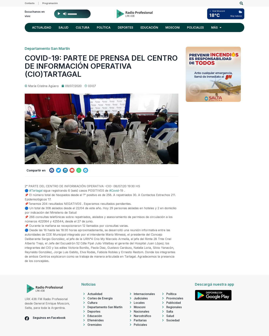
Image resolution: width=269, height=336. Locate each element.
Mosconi (172, 27)
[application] (72, 14)
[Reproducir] (59, 14)
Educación (149, 27)
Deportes (125, 27)
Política (104, 27)
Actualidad (41, 27)
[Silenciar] (65, 14)
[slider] (73, 13)
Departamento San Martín (47, 48)
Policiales (195, 27)
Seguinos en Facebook (49, 318)
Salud (63, 27)
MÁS (214, 27)
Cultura (82, 27)
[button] (241, 3)
